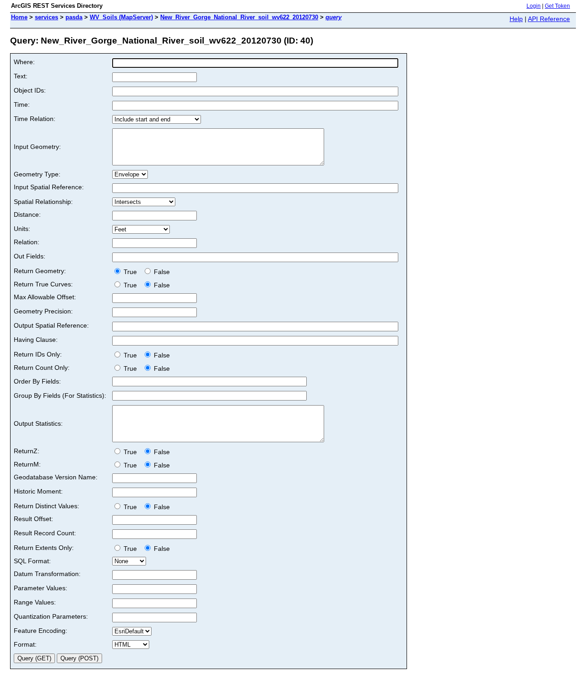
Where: (24, 62)
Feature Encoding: (40, 630)
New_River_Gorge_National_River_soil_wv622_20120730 (239, 17)
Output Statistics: (38, 423)
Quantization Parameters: (51, 616)
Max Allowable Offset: (45, 297)
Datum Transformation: (47, 573)
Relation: (26, 242)
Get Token (557, 6)
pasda (73, 17)
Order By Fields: (37, 381)
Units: (22, 228)
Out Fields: (29, 256)
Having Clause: (36, 339)
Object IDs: (30, 90)
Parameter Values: (40, 588)
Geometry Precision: (43, 311)
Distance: (27, 214)
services (46, 17)
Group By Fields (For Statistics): (60, 395)
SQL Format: (32, 561)
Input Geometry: (37, 146)
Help (516, 18)
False (161, 271)
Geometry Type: (37, 174)
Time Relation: (34, 118)
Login (533, 6)
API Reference (549, 18)
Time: (22, 104)
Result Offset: (33, 518)
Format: (25, 644)
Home (19, 17)
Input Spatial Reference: (49, 187)
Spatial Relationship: (43, 201)
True (131, 271)
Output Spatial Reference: (51, 325)
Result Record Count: (45, 533)
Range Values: (35, 602)
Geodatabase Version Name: (56, 477)
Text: (20, 76)
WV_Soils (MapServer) (121, 17)
